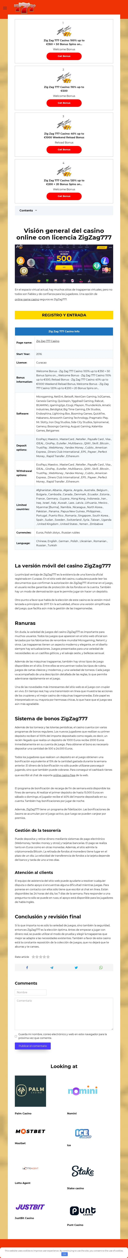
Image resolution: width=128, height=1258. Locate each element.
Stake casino (75, 1188)
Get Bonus (64, 56)
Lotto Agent (22, 1183)
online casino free (64, 775)
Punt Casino (75, 1225)
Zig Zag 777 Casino (47, 341)
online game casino (27, 299)
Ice (69, 1145)
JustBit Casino (24, 1218)
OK (64, 1254)
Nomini (72, 1113)
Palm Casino (23, 1113)
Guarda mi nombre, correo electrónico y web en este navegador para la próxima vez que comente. (62, 1036)
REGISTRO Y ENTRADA (64, 315)
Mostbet (20, 1143)
